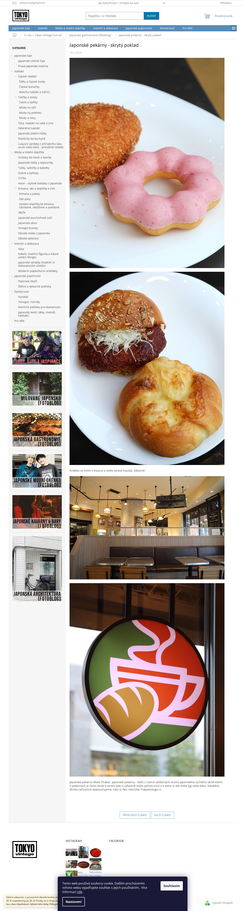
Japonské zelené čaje (31, 61)
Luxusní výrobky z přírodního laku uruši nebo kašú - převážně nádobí (41, 145)
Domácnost (21, 291)
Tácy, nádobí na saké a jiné (35, 123)
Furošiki (23, 297)
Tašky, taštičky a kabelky (33, 168)
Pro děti (19, 321)
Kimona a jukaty (29, 194)
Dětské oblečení (28, 238)
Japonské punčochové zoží (35, 218)
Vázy (21, 249)
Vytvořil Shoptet (222, 903)
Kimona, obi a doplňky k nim (36, 188)
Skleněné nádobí (29, 128)
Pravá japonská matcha (33, 66)
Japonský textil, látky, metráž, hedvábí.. (37, 313)
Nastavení (74, 902)
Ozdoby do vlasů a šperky (34, 157)
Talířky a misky (27, 97)
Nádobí (19, 71)
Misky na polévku (30, 113)
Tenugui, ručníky (29, 302)
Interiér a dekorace (26, 243)
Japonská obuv (27, 223)
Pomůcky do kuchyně (31, 138)
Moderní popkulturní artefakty (38, 271)
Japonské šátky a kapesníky (35, 162)
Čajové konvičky (29, 87)
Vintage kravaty (28, 228)
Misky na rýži (27, 107)
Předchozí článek (135, 815)
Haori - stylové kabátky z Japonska (40, 183)
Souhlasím (171, 886)
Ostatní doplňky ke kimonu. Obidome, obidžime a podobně (39, 205)
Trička (22, 178)
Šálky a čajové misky (32, 81)
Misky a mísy (27, 118)
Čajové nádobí (27, 76)
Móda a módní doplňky (29, 152)
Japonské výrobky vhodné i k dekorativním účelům (36, 264)
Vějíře (22, 212)
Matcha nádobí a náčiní (34, 92)
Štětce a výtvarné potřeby (34, 286)
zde (79, 892)
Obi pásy (25, 199)
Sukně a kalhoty (28, 173)
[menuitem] (21, 28)
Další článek (162, 815)
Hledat (151, 16)
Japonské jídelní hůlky (32, 133)
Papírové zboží (27, 281)
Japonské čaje (23, 55)
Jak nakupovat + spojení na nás (118, 3)
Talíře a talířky (28, 102)
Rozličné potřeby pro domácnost (39, 307)
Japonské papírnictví (27, 276)
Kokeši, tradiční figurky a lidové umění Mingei (38, 255)
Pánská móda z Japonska (34, 233)
